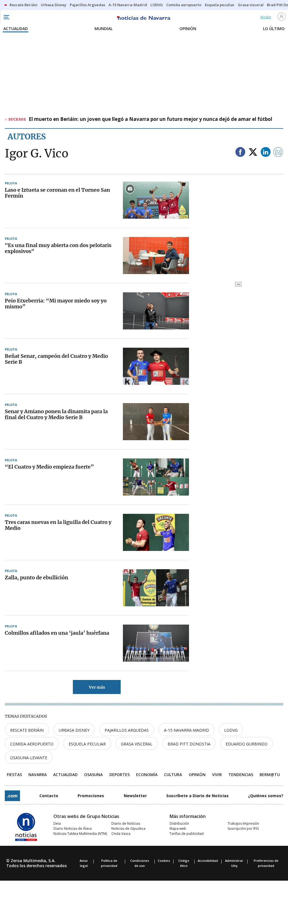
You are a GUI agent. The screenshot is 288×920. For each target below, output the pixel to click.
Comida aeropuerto (31, 744)
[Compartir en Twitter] (253, 152)
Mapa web (178, 828)
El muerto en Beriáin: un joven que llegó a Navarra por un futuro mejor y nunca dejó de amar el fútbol (150, 119)
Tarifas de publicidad (187, 833)
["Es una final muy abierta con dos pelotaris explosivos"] (156, 255)
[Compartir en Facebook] (240, 152)
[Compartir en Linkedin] (266, 152)
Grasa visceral (136, 744)
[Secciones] (6, 17)
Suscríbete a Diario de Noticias (197, 795)
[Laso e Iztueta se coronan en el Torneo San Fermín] (156, 200)
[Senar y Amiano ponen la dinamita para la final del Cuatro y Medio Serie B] (156, 421)
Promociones (91, 795)
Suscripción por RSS (243, 828)
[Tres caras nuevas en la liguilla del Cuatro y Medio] (156, 532)
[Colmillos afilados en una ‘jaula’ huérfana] (156, 643)
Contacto (48, 795)
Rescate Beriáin (27, 730)
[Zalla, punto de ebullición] (156, 587)
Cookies (164, 860)
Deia (57, 823)
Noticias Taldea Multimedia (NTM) (80, 833)
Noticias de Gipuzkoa (128, 828)
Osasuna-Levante (28, 757)
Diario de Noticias (125, 823)
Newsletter (135, 795)
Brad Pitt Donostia (189, 744)
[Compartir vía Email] (278, 152)
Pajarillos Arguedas (127, 730)
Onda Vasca (120, 833)
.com (12, 796)
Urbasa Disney (74, 730)
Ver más (97, 687)
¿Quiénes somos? (265, 795)
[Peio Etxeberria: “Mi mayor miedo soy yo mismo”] (156, 310)
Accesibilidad (208, 860)
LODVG (231, 730)
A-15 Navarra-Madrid (186, 730)
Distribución (179, 823)
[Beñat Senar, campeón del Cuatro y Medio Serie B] (156, 366)
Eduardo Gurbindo (246, 744)
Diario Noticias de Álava (72, 828)
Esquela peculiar (87, 744)
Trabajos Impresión (243, 823)
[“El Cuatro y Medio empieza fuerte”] (156, 477)
